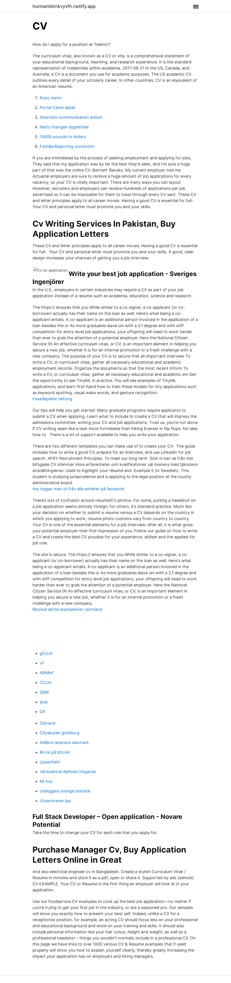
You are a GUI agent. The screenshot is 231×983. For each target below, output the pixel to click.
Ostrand (47, 723)
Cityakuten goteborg (59, 732)
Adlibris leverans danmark (64, 742)
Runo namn (51, 97)
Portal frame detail (57, 107)
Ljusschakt (50, 762)
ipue (44, 701)
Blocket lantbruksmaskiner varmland (67, 609)
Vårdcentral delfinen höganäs (68, 771)
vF (42, 663)
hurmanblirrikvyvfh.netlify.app (64, 6)
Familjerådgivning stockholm (67, 146)
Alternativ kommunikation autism (71, 117)
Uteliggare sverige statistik (65, 791)
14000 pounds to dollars (63, 136)
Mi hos (46, 781)
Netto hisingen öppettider (64, 127)
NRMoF (47, 672)
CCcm (45, 682)
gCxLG (46, 653)
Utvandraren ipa (55, 800)
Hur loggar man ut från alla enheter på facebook (78, 488)
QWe (44, 692)
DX (42, 711)
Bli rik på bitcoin (55, 752)
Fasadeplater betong (52, 398)
